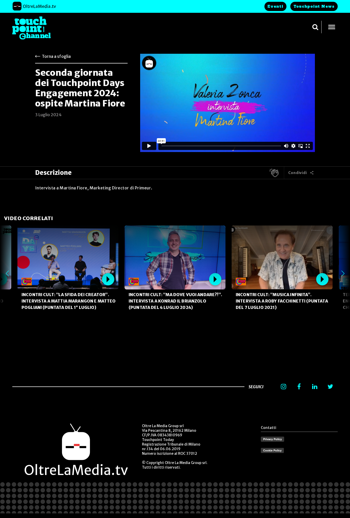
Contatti (268, 427)
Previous (7, 273)
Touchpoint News (314, 6)
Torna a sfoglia (56, 56)
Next (343, 273)
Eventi (275, 6)
